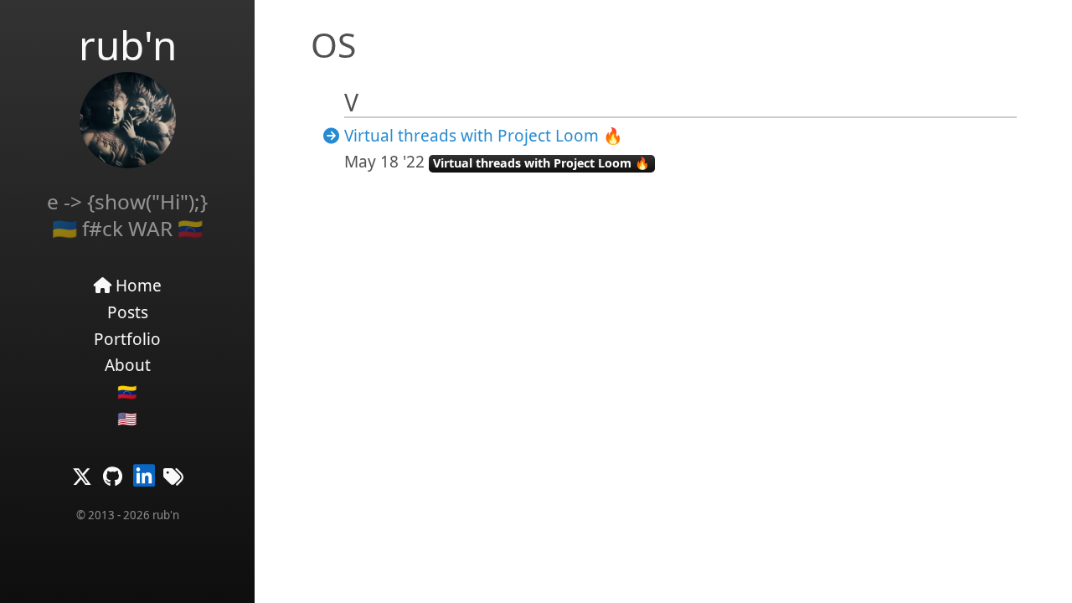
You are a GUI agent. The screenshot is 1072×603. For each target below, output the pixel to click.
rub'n (128, 45)
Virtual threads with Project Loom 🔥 (483, 136)
